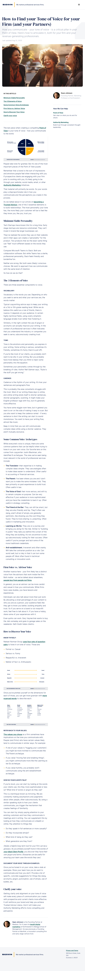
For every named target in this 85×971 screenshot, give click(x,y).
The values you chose (13, 734)
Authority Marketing (12, 185)
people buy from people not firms (18, 580)
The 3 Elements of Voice (13, 101)
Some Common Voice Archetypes (16, 105)
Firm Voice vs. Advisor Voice (14, 108)
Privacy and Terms (72, 950)
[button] (79, 4)
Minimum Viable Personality (14, 98)
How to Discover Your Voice (14, 112)
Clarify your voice (10, 115)
